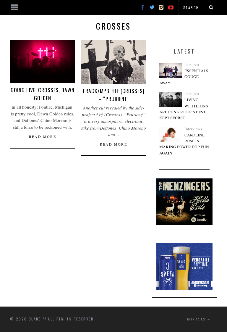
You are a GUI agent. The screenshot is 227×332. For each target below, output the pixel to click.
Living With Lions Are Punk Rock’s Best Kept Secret (183, 108)
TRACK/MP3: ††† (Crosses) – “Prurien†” (113, 95)
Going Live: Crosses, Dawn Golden (42, 94)
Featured (191, 64)
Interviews (193, 128)
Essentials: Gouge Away (184, 77)
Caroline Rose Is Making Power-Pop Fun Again (184, 144)
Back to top (197, 319)
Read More (42, 136)
